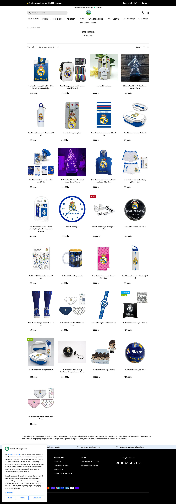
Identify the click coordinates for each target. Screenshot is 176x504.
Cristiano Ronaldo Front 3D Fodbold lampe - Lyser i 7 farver (72, 181)
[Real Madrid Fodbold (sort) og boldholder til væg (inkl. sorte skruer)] (72, 352)
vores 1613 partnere (14, 454)
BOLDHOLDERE (33, 19)
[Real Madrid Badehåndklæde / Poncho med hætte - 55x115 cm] (104, 162)
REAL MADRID (36, 27)
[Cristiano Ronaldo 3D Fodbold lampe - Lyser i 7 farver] (135, 68)
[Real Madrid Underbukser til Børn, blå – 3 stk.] (72, 305)
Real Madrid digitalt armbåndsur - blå (104, 323)
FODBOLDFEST (143, 19)
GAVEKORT (58, 462)
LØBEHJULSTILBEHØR (61, 466)
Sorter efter (43, 47)
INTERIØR (44, 19)
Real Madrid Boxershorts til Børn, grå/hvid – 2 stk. (135, 181)
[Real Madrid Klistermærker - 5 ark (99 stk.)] (41, 258)
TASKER (82, 19)
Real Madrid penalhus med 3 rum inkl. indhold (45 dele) (72, 87)
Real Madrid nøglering (104, 86)
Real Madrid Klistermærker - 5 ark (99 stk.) (41, 277)
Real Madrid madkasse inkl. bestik (135, 133)
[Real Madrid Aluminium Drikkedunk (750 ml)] (135, 258)
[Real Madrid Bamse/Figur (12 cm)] (104, 352)
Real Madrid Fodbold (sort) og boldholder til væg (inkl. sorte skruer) (72, 371)
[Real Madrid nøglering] (104, 68)
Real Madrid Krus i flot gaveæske (72, 276)
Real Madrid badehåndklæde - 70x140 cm (103, 134)
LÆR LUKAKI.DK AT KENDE (90, 462)
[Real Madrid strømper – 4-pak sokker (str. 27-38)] (41, 162)
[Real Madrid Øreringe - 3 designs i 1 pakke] (104, 209)
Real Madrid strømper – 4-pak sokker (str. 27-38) (41, 181)
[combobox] (47, 13)
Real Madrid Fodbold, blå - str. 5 (135, 370)
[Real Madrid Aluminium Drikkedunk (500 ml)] (41, 115)
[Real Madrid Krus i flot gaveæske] (72, 258)
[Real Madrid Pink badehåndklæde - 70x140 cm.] (104, 258)
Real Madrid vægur (72, 227)
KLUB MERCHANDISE (95, 19)
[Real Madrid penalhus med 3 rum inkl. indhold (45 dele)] (72, 68)
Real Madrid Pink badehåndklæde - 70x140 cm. (103, 277)
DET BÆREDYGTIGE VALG (63, 473)
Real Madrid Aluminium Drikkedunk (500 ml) (41, 134)
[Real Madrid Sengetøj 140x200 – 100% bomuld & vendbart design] (41, 68)
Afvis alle (22, 498)
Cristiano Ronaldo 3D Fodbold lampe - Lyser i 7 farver (135, 87)
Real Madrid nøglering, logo (72, 133)
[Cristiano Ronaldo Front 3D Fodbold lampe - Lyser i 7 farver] (72, 162)
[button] (148, 12)
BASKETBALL (58, 469)
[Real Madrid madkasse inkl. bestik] (135, 115)
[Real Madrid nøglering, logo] (72, 115)
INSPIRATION (84, 23)
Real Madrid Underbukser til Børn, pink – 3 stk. (41, 418)
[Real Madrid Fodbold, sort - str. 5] (135, 209)
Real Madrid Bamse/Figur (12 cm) (104, 370)
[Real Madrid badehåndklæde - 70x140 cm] (104, 115)
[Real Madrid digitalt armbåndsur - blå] (104, 305)
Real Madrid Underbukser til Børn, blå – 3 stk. (72, 324)
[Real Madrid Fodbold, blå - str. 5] (135, 352)
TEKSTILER (71, 19)
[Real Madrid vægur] (72, 209)
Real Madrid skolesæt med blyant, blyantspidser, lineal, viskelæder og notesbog (41, 229)
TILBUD (93, 23)
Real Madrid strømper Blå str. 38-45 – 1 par (41, 324)
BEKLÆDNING (57, 19)
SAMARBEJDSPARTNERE (89, 466)
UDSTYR (116, 19)
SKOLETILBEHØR (129, 19)
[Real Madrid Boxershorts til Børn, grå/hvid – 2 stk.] (135, 162)
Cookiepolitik (9, 493)
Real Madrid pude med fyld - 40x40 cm (135, 323)
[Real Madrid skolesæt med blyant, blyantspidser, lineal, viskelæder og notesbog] (41, 209)
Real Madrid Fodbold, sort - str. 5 (135, 227)
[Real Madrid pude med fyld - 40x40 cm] (135, 305)
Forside (29, 27)
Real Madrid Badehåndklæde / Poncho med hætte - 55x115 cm (103, 181)
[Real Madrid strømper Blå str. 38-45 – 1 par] (41, 305)
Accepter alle (37, 498)
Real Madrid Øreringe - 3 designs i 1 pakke (103, 228)
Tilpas (10, 497)
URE (109, 19)
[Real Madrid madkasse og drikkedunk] (41, 352)
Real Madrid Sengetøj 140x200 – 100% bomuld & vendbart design (41, 87)
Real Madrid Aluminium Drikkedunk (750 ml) (135, 277)
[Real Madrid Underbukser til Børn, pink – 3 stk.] (41, 399)
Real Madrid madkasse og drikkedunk (41, 370)
